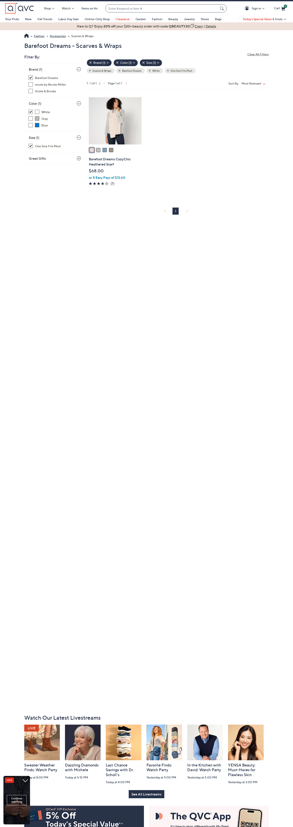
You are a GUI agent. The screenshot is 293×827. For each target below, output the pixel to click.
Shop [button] (47, 8)
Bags (218, 19)
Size (34, 137)
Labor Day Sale (68, 19)
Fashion (157, 19)
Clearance (123, 19)
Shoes (205, 19)
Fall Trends (45, 19)
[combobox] (162, 8)
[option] (146, 26)
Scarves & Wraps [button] (101, 70)
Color (35, 103)
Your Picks (12, 19)
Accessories (58, 36)
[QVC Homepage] (26, 36)
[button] (247, 8)
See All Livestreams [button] (146, 794)
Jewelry (189, 19)
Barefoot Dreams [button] (132, 70)
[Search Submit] (222, 8)
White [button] (156, 70)
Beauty (173, 19)
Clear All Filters (258, 54)
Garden (141, 19)
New (28, 19)
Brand (35, 69)
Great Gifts (37, 158)
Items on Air (90, 8)
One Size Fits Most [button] (181, 70)
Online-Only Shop (97, 19)
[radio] (92, 150)
